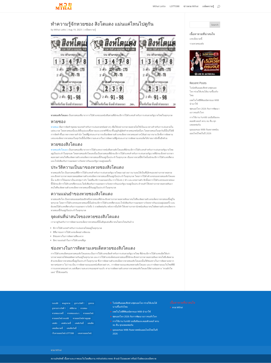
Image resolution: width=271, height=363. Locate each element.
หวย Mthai (177, 307)
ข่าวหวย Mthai (190, 6)
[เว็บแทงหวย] (205, 74)
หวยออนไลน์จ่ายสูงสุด (82, 318)
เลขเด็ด (91, 323)
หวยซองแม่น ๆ (73, 313)
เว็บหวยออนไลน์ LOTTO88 (63, 333)
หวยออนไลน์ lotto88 (60, 318)
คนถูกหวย (66, 303)
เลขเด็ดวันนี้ (71, 328)
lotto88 (55, 303)
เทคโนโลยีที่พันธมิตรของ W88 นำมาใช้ (132, 311)
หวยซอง (55, 126)
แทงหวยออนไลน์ (84, 333)
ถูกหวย (91, 303)
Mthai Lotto (159, 6)
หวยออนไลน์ (88, 313)
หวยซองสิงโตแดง (59, 149)
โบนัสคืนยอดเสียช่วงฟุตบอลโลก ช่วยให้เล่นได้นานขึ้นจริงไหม (204, 91)
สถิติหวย (73, 308)
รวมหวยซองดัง (197, 43)
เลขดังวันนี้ (79, 323)
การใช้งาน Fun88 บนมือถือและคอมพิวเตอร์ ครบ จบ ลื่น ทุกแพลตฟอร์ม (205, 121)
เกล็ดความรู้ (208, 6)
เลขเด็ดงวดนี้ (196, 38)
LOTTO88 (174, 6)
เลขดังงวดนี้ (66, 323)
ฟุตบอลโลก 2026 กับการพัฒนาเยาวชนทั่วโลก (135, 316)
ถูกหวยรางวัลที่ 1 (59, 308)
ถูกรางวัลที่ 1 (79, 303)
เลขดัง (54, 323)
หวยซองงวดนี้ (57, 313)
